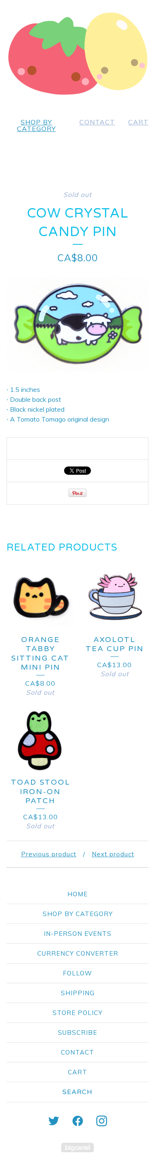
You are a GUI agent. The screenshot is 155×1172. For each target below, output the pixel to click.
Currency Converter (77, 953)
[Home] (77, 53)
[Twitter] (54, 1121)
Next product (113, 854)
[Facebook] (78, 1121)
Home (77, 894)
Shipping (78, 993)
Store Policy (77, 1013)
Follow (77, 973)
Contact (97, 122)
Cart (138, 122)
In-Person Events (78, 934)
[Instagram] (102, 1121)
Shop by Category (36, 125)
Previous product (48, 854)
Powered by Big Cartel (77, 1147)
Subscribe (77, 1032)
